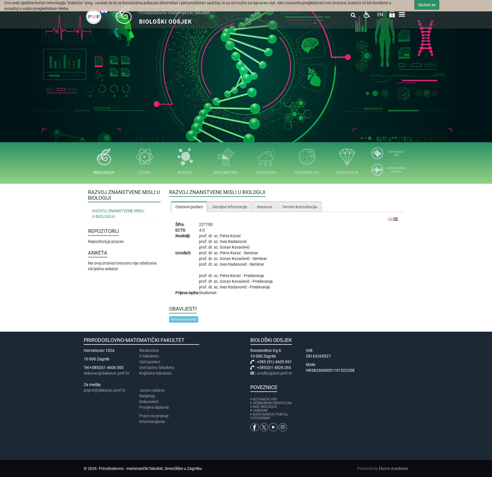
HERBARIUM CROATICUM (272, 403)
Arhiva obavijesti (183, 319)
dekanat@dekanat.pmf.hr (107, 373)
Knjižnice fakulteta (155, 373)
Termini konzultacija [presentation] (299, 207)
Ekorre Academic (393, 468)
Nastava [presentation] (264, 207)
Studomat (208, 292)
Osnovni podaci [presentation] (189, 207)
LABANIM (260, 410)
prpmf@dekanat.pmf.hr (105, 390)
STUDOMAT (261, 418)
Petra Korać (230, 236)
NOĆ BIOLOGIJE (265, 407)
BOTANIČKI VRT (264, 399)
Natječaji (147, 396)
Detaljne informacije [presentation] (229, 207)
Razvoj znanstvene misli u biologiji (118, 213)
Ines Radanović (233, 241)
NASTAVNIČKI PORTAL (270, 414)
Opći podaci (149, 362)
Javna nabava (152, 390)
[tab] (189, 206)
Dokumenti (148, 401)
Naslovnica (149, 350)
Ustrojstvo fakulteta (156, 367)
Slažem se (427, 5)
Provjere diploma (154, 407)
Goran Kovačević (235, 247)
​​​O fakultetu (149, 356)
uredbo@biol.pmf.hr (274, 373)
